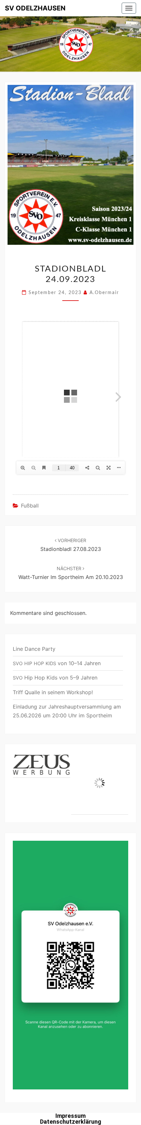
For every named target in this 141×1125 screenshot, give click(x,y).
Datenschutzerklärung (70, 1121)
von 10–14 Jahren (57, 663)
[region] (70, 783)
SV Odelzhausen (35, 8)
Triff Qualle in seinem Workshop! (53, 692)
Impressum (70, 1115)
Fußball (30, 505)
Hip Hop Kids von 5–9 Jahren (55, 677)
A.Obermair (104, 292)
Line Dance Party (34, 649)
